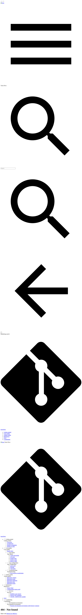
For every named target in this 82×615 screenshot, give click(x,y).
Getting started (7, 432)
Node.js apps (13, 560)
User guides (7, 433)
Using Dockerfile (14, 555)
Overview (9, 542)
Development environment (15, 603)
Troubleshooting (13, 570)
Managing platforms (12, 580)
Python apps (13, 558)
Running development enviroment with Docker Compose (24, 605)
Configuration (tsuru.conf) (13, 589)
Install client (10, 551)
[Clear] (1, 332)
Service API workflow (16, 595)
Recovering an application (16, 573)
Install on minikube (12, 545)
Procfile (12, 567)
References (6, 436)
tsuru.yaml (13, 565)
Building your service (15, 594)
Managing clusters (11, 577)
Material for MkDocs (11, 613)
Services (11, 591)
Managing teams (11, 583)
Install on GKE (11, 546)
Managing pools (11, 579)
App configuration (13, 563)
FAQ (5, 438)
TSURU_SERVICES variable (18, 596)
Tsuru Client (10, 588)
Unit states (13, 568)
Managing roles (11, 582)
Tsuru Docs (7, 442)
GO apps (12, 557)
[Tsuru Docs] (2, 3)
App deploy (12, 552)
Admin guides (7, 435)
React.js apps (13, 561)
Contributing (7, 439)
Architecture (10, 543)
